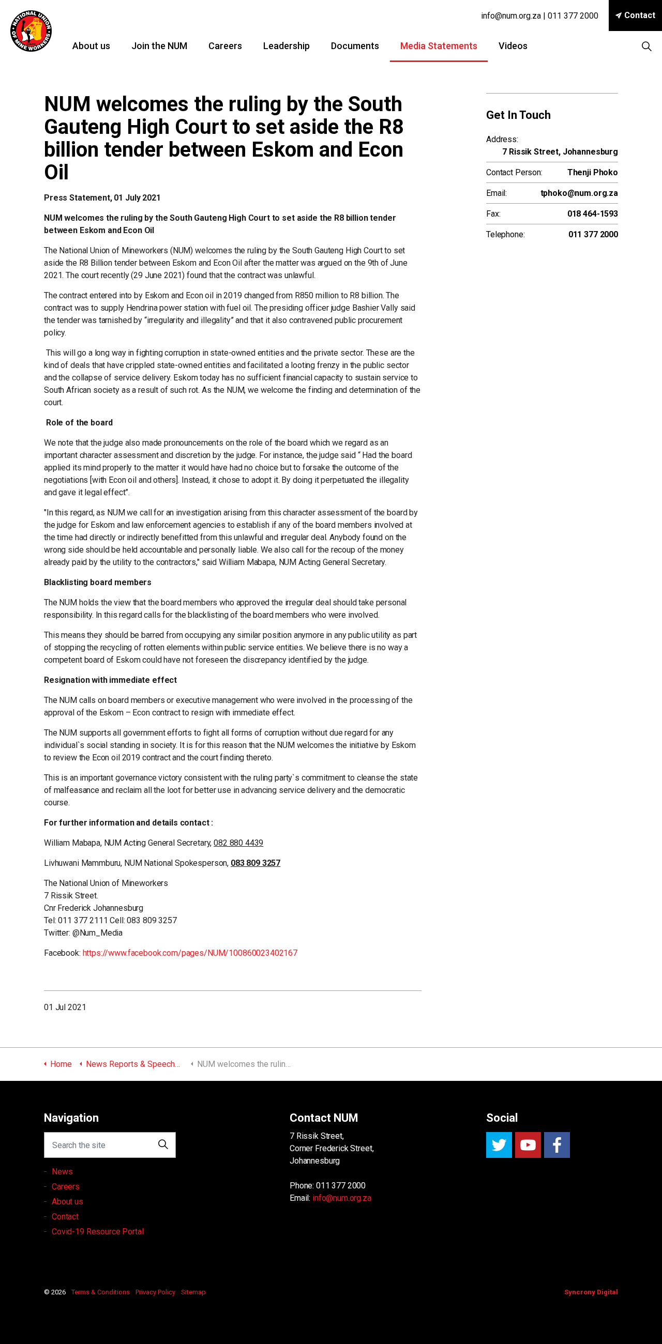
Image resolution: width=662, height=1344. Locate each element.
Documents (355, 45)
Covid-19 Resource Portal (97, 1231)
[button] (163, 1145)
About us (91, 45)
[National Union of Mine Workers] (31, 31)
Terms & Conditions (100, 1292)
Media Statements (438, 45)
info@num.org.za (341, 1198)
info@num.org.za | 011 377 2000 (539, 16)
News (62, 1172)
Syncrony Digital (591, 1292)
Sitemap (193, 1292)
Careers (225, 45)
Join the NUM (159, 45)
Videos (513, 45)
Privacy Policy (155, 1292)
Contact (639, 15)
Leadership (286, 45)
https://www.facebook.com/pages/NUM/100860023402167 (190, 953)
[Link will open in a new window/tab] (499, 1145)
